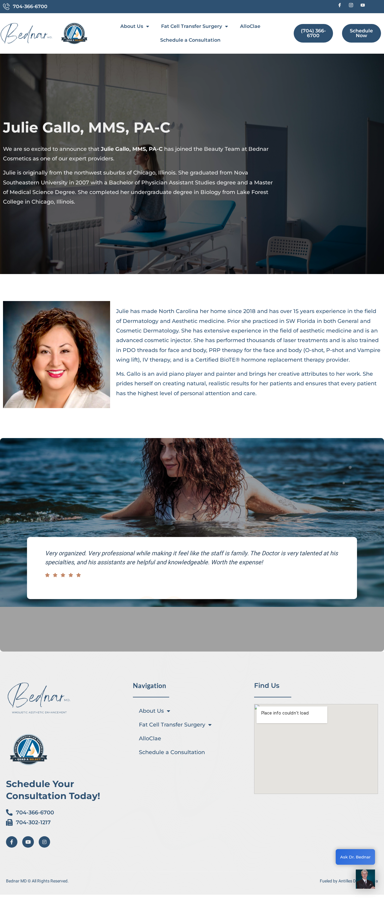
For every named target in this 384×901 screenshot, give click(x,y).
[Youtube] (28, 842)
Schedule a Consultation (190, 40)
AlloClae (250, 26)
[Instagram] (44, 842)
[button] (365, 881)
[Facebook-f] (11, 842)
